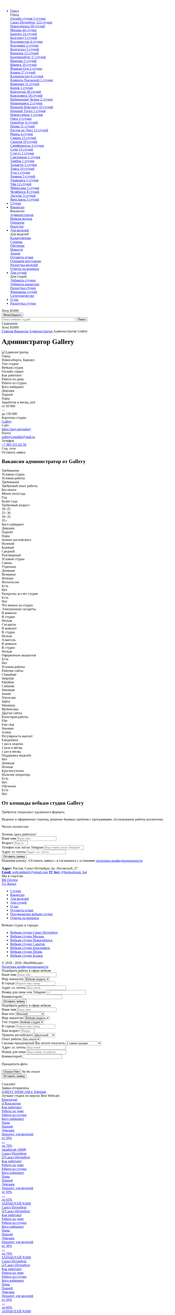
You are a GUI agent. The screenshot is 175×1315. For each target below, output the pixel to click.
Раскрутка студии (23, 288)
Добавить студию (23, 280)
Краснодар (25, 91)
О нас (14, 299)
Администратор (22, 215)
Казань (22, 72)
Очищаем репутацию (25, 261)
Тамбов (22, 161)
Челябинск (24, 192)
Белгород (23, 38)
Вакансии (17, 207)
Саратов (23, 142)
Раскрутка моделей (24, 265)
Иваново (23, 61)
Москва (23, 30)
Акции (15, 253)
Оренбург (24, 122)
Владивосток (26, 41)
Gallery (7, 421)
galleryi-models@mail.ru (18, 437)
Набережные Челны (31, 99)
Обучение (17, 245)
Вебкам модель (21, 219)
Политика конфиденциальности (25, 966)
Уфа (20, 184)
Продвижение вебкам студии (31, 914)
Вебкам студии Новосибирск (31, 940)
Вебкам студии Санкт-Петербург (34, 932)
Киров (21, 88)
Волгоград (24, 49)
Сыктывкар (25, 157)
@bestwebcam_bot (68, 872)
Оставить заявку (14, 856)
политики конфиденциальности (119, 860)
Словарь (16, 242)
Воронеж (24, 53)
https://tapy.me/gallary (16, 429)
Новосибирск (27, 26)
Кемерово (24, 84)
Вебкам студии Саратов (27, 944)
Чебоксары (24, 188)
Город (14, 11)
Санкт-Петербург (31, 22)
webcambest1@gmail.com (25, 872)
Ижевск (23, 65)
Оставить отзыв (21, 257)
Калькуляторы (20, 238)
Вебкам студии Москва (27, 936)
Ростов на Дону (29, 130)
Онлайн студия (28, 18)
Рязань (21, 134)
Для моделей (19, 230)
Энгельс (23, 195)
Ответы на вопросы (24, 269)
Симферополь (27, 145)
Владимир (24, 45)
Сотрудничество (22, 296)
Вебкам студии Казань (26, 955)
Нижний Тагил (27, 111)
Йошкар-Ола (26, 68)
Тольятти (23, 165)
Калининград (26, 76)
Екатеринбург (28, 57)
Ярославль (24, 199)
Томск (22, 168)
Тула (20, 172)
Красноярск (26, 95)
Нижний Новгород (31, 107)
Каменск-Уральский (31, 80)
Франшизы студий (23, 292)
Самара (23, 138)
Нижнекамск (26, 103)
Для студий (18, 272)
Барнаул (23, 34)
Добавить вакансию (24, 284)
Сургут (22, 153)
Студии (15, 203)
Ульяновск (24, 180)
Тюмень (22, 176)
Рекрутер (16, 226)
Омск (21, 118)
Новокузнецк (26, 115)
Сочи (21, 149)
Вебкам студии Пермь (26, 952)
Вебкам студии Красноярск (30, 948)
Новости (16, 249)
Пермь (22, 126)
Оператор (17, 222)
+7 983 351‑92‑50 (14, 444)
